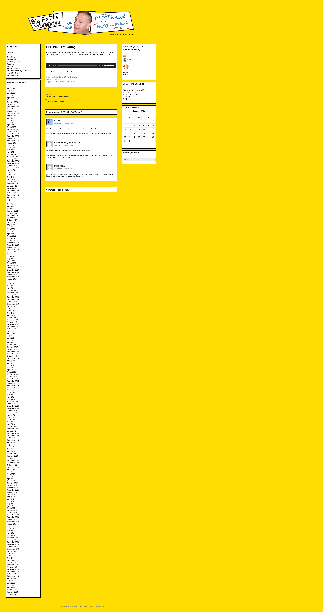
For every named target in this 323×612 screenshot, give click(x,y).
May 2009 (10, 558)
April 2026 (11, 98)
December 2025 (13, 107)
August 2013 (11, 442)
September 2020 (13, 249)
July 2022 (10, 200)
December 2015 (13, 379)
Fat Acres (10, 55)
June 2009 (11, 556)
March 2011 (11, 508)
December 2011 (13, 488)
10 (130, 129)
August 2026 (11, 88)
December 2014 (13, 406)
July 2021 (10, 227)
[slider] (111, 65)
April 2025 (11, 125)
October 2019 (12, 274)
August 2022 (11, 197)
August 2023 (11, 170)
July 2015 (10, 390)
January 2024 (12, 159)
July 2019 (10, 281)
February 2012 (12, 483)
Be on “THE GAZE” (130, 92)
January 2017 (12, 349)
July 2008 (10, 581)
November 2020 (13, 245)
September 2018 (13, 304)
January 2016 (12, 377)
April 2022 (11, 206)
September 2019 (13, 277)
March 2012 (11, 481)
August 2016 (11, 361)
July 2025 (10, 118)
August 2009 (11, 551)
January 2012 (12, 485)
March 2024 (11, 154)
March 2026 (11, 100)
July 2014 (10, 417)
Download (70, 72)
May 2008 (10, 585)
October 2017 (12, 329)
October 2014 (12, 411)
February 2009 (12, 565)
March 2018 (11, 318)
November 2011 (13, 490)
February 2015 (12, 401)
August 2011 (11, 497)
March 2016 (11, 372)
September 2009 (13, 549)
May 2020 (10, 259)
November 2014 (13, 408)
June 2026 (11, 93)
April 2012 (11, 479)
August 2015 (11, 388)
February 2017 (12, 347)
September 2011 (13, 494)
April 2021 (11, 234)
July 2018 (10, 308)
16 (125, 133)
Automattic (101, 606)
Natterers (10, 64)
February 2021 (12, 238)
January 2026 (12, 104)
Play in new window (59, 72)
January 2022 (12, 213)
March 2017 (11, 345)
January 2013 (12, 458)
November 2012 (13, 463)
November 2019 (13, 272)
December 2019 (13, 270)
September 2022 (13, 195)
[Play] (49, 65)
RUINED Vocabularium (131, 97)
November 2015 (13, 381)
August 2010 (11, 524)
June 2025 (11, 120)
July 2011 (10, 499)
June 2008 (11, 583)
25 (134, 137)
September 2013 (13, 440)
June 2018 (11, 311)
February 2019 (12, 293)
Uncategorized (12, 75)
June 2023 (11, 175)
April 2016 (11, 370)
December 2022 (13, 188)
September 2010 (13, 522)
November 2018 (13, 299)
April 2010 (11, 533)
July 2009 (10, 553)
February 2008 (12, 592)
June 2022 (11, 202)
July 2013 (10, 445)
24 (130, 137)
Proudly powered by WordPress (68, 606)
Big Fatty (73, 77)
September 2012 (13, 467)
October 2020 (12, 247)
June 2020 (11, 256)
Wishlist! (126, 99)
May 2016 (10, 367)
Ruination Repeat (13, 68)
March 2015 (11, 399)
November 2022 (13, 191)
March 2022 (11, 209)
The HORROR (12, 73)
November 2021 (13, 218)
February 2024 (12, 157)
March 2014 (11, 426)
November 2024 (13, 136)
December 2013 (13, 433)
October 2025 (12, 111)
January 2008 (12, 594)
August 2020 (11, 252)
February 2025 (12, 129)
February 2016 (12, 374)
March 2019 (11, 290)
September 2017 (13, 331)
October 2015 (12, 383)
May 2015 (10, 395)
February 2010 (12, 538)
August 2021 (11, 225)
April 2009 (11, 560)
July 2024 (10, 145)
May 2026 (10, 95)
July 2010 (10, 526)
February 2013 (12, 456)
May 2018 (10, 313)
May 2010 (10, 531)
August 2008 (11, 578)
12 (139, 129)
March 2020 (11, 263)
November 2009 (13, 544)
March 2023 (11, 181)
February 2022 (12, 211)
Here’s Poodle (12, 59)
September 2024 (13, 141)
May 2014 (10, 422)
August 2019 (11, 279)
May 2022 (10, 204)
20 (144, 133)
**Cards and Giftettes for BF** (133, 90)
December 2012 (13, 460)
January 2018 (12, 322)
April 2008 (11, 587)
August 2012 (11, 469)
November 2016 (13, 354)
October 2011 (12, 492)
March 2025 (11, 127)
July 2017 (10, 336)
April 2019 (11, 288)
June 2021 (11, 229)
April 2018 (11, 315)
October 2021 (12, 220)
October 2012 (12, 465)
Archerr (58, 120)
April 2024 (11, 152)
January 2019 (12, 295)
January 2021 (12, 240)
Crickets (10, 53)
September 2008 (13, 576)
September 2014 (13, 413)
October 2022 (12, 193)
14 (148, 129)
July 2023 (10, 172)
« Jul (124, 147)
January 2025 (12, 132)
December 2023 (13, 161)
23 (125, 137)
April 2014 (11, 424)
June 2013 (11, 447)
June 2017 (11, 338)
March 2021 (11, 236)
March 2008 (11, 590)
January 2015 (12, 404)
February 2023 (12, 184)
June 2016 (11, 365)
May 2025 (10, 122)
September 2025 (13, 113)
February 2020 (12, 265)
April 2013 (11, 451)
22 (153, 133)
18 (134, 133)
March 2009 (11, 562)
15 (153, 129)
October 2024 (12, 138)
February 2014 (12, 429)
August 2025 (11, 116)
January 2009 (12, 567)
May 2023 (10, 177)
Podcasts (57, 79)
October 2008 (12, 574)
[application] (81, 65)
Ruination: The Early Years (17, 71)
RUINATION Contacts (131, 95)
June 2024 (11, 147)
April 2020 (11, 261)
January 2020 (12, 268)
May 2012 (10, 476)
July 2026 (10, 91)
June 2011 (11, 501)
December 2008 (13, 569)
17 (130, 133)
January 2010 (12, 540)
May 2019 (10, 286)
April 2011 (10, 506)
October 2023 (12, 166)
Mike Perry (59, 165)
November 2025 (13, 109)
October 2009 (12, 547)
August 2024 (11, 143)
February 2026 (12, 102)
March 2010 (11, 535)
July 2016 (10, 363)
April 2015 (11, 397)
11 (134, 129)
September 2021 (13, 222)
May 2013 (10, 449)
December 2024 (13, 134)
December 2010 (13, 515)
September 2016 (13, 358)
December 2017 (13, 324)
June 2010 (11, 528)
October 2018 (12, 302)
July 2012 (10, 472)
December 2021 (13, 215)
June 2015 (11, 392)
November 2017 (13, 327)
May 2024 (10, 150)
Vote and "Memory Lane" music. (64, 82)
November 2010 (13, 517)
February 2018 (12, 320)
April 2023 (11, 179)
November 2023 (13, 163)
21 (148, 133)
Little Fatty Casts (13, 62)
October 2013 (12, 438)
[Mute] (105, 65)
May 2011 (10, 504)
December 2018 (13, 297)
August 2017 (11, 333)
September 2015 (13, 386)
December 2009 (13, 542)
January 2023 (12, 186)
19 (139, 133)
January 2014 (12, 431)
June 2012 (11, 474)
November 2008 (13, 572)
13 (144, 129)
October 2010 (12, 519)
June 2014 (11, 420)
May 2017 (10, 340)
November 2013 (13, 435)
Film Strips (11, 57)
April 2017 (11, 342)
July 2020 (10, 254)
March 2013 (11, 454)
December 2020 (13, 243)
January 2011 (12, 513)
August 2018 (11, 306)
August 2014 (11, 415)
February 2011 (12, 510)
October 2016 (12, 356)
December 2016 (13, 352)
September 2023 (13, 168)
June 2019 (11, 284)
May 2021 (10, 231)
